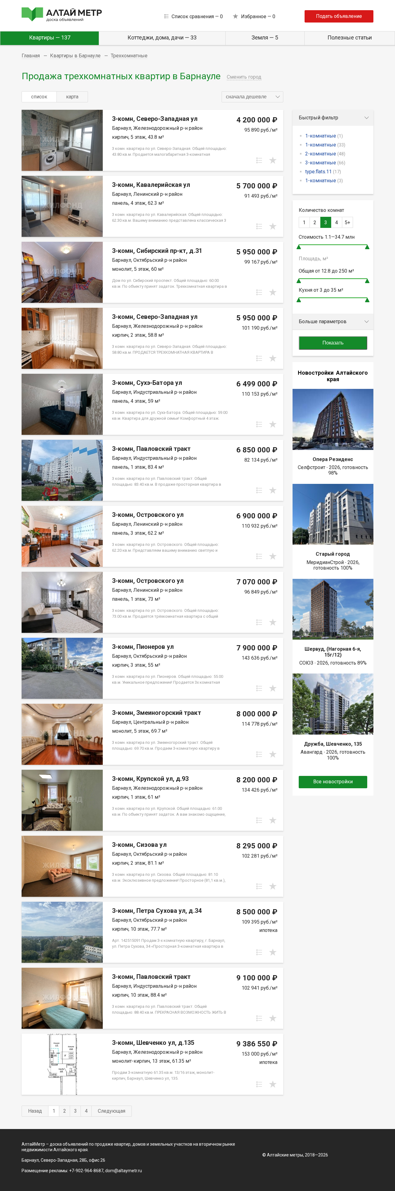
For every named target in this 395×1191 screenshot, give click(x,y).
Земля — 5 (265, 37)
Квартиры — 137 (49, 37)
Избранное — (258, 16)
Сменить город (244, 77)
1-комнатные (324, 136)
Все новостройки (333, 782)
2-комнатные (325, 154)
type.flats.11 (323, 172)
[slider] (298, 247)
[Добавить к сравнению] (259, 160)
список (39, 97)
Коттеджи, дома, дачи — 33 (162, 37)
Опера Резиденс (333, 459)
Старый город (333, 554)
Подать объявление (339, 16)
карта (72, 97)
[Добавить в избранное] (272, 160)
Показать (332, 342)
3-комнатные (325, 163)
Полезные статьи (349, 37)
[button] (252, 96)
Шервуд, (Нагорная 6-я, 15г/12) (333, 651)
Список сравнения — (197, 16)
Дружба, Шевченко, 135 (333, 744)
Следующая (111, 1111)
